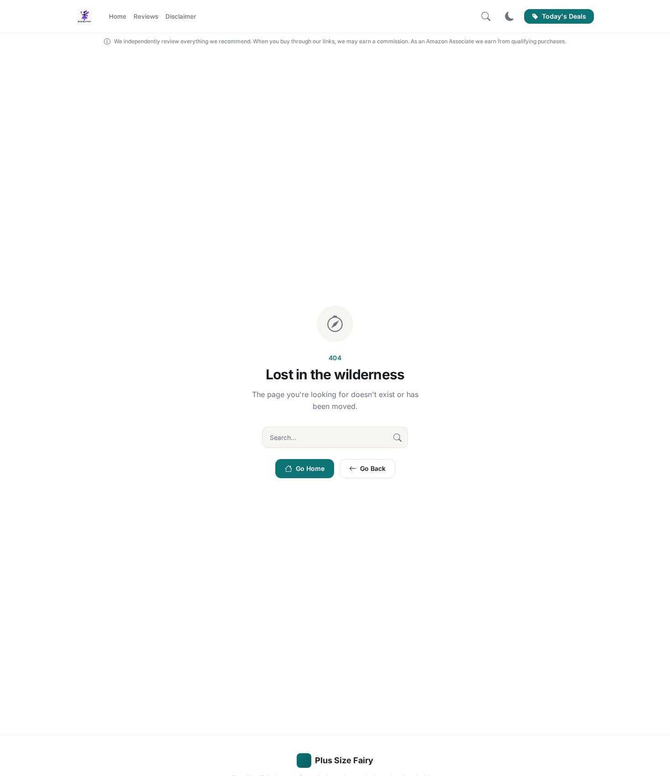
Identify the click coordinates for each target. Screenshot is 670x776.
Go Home (310, 468)
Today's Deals (564, 16)
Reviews (146, 16)
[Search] (486, 16)
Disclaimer (180, 16)
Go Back (373, 468)
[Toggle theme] (509, 16)
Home (117, 16)
